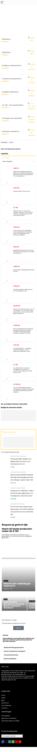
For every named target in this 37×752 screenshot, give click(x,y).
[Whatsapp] (13, 741)
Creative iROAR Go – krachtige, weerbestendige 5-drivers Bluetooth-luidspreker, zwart (22, 349)
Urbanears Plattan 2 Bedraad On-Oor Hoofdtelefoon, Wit (23, 290)
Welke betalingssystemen (14, 647)
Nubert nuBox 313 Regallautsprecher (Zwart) (23, 270)
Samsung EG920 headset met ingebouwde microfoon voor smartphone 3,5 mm (20, 461)
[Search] (34, 2)
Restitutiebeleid (10, 659)
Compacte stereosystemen (17, 488)
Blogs (3, 700)
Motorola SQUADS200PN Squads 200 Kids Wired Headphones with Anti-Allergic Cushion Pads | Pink (21, 477)
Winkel (3, 698)
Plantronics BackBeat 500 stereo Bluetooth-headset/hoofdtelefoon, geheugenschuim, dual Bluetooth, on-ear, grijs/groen (23, 174)
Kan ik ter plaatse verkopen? (15, 651)
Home (3, 695)
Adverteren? (5, 703)
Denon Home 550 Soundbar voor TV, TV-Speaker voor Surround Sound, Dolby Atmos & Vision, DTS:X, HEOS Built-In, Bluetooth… (23, 311)
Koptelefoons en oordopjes (18, 456)
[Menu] (2, 2)
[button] (18, 647)
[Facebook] (2, 741)
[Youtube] (16, 741)
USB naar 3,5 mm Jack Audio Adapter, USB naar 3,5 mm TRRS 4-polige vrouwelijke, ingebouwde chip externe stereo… (23, 213)
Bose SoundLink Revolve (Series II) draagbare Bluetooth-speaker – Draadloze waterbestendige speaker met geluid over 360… (23, 331)
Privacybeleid (5, 716)
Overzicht (4, 708)
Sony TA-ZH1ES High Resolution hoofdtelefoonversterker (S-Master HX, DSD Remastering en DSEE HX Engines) (23, 390)
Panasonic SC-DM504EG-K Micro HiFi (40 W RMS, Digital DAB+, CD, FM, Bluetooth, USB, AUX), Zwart (22, 493)
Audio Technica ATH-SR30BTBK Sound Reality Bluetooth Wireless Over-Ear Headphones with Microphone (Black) (22, 233)
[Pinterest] (19, 741)
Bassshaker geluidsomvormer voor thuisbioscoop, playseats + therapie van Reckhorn (23, 251)
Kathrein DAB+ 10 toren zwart (21, 191)
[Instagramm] (9, 741)
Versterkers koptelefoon (17, 504)
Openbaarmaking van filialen (10, 721)
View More (5, 55)
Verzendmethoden (11, 655)
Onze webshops (6, 705)
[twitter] (6, 741)
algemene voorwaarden (8, 718)
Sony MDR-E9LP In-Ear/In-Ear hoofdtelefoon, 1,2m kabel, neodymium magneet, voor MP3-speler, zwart (23, 370)
